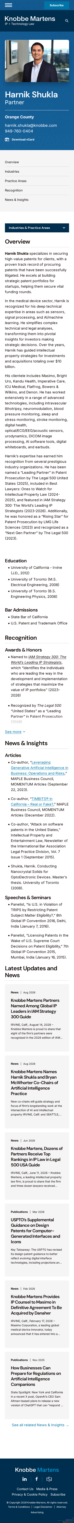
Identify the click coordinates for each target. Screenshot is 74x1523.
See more (13, 732)
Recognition (13, 190)
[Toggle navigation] (8, 5)
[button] (67, 20)
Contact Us (25, 1489)
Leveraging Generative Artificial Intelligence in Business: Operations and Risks (39, 767)
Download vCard (23, 139)
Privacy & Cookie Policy (30, 1494)
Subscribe (57, 5)
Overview (12, 162)
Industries (12, 171)
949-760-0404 (19, 131)
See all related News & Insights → (40, 1425)
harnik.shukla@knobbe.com (31, 125)
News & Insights (16, 200)
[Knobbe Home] (37, 1469)
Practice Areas (15, 181)
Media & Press (46, 1489)
